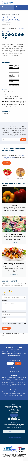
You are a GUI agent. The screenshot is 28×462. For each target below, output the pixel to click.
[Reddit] (6, 38)
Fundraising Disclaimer (17, 458)
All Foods (6, 162)
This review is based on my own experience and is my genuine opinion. (15, 324)
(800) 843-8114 (16, 410)
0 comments (8, 21)
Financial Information (10, 458)
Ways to (13, 389)
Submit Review (6, 328)
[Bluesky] (12, 34)
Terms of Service (11, 459)
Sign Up (23, 139)
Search (4, 432)
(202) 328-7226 (15, 412)
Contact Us (14, 415)
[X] (19, 34)
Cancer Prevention (5, 7)
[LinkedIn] (3, 38)
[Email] (3, 34)
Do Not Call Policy (16, 459)
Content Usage (23, 458)
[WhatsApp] (22, 34)
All (4, 185)
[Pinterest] (16, 34)
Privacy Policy (4, 458)
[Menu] (25, 2)
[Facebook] (6, 34)
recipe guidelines (5, 31)
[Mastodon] (9, 34)
